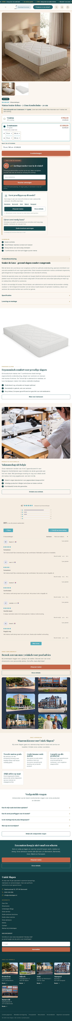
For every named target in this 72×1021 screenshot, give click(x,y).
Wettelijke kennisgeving (20, 1014)
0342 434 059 (8, 892)
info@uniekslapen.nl (10, 895)
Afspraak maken (17, 209)
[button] (10, 102)
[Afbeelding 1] (8, 89)
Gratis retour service (8, 917)
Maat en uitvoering (8, 143)
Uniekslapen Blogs (8, 909)
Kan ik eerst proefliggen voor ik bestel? (16, 814)
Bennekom (7, 204)
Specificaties (6, 295)
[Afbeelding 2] (22, 89)
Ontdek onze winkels (36, 492)
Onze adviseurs (7, 920)
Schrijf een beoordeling (60, 530)
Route (3, 983)
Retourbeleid (41, 1014)
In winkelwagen (36, 153)
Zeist (21, 204)
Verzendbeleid (51, 1014)
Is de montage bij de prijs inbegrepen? (15, 820)
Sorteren (49, 536)
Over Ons (5, 903)
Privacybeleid (32, 1014)
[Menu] (6, 7)
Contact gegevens (7, 1014)
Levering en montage (9, 301)
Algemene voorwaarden (63, 1014)
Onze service (6, 911)
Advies (4, 923)
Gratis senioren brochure (10, 914)
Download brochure (23, 7)
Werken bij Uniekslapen (9, 928)
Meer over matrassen (36, 397)
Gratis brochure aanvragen (25, 228)
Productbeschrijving (9, 259)
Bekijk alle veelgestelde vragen (36, 834)
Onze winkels (38, 209)
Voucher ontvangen (25, 182)
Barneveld (15, 204)
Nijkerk (27, 204)
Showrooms (5, 906)
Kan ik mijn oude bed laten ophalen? (15, 808)
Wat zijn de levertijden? (10, 826)
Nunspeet (33, 204)
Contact (4, 925)
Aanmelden (36, 949)
